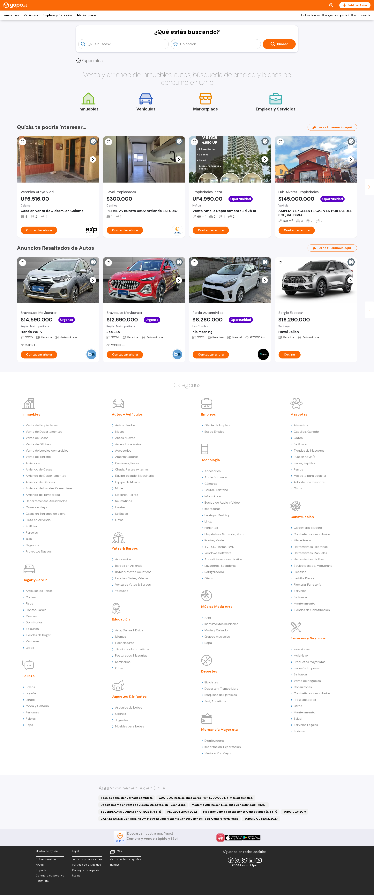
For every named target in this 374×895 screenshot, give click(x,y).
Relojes (31, 719)
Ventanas (32, 641)
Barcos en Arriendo (129, 566)
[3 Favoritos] (108, 141)
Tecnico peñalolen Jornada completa (127, 798)
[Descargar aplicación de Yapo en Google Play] (251, 837)
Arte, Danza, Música (129, 630)
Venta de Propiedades (42, 425)
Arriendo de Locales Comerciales (49, 488)
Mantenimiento (304, 603)
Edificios (32, 526)
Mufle (119, 488)
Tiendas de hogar (38, 635)
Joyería (31, 693)
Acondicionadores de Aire (223, 559)
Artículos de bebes (128, 707)
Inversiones (302, 649)
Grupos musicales (217, 637)
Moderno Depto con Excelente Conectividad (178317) (240, 811)
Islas (29, 539)
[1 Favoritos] (22, 141)
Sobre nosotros (46, 859)
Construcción (302, 517)
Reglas (76, 875)
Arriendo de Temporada (43, 495)
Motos (119, 432)
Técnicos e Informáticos (132, 649)
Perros (298, 469)
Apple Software (216, 477)
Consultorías (303, 687)
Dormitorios (34, 622)
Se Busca (121, 514)
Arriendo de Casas (39, 469)
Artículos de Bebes (39, 591)
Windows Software (218, 553)
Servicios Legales (306, 725)
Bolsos (30, 687)
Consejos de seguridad (335, 15)
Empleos (208, 414)
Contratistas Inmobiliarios (312, 534)
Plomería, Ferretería (307, 585)
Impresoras (213, 509)
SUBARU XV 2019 (294, 811)
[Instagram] (237, 860)
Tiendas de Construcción (312, 610)
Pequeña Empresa (306, 668)
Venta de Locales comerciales (47, 450)
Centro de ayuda (360, 15)
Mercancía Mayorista (219, 729)
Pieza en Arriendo (38, 520)
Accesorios (123, 450)
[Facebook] (230, 860)
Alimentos (301, 425)
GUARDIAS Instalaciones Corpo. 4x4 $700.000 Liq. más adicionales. (206, 798)
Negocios (32, 545)
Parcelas (32, 532)
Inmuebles (11, 15)
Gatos (298, 438)
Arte (208, 618)
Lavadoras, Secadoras (220, 566)
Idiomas (120, 637)
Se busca (32, 629)
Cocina (31, 597)
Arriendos (33, 463)
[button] (93, 159)
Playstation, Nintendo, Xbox (224, 534)
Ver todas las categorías (125, 859)
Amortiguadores (126, 457)
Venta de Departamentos (44, 432)
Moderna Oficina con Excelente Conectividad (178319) (229, 805)
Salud (298, 719)
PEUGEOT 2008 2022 (182, 811)
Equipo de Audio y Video (222, 502)
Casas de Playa (36, 507)
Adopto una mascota (309, 482)
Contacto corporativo (50, 875)
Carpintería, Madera (308, 528)
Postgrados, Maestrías (131, 655)
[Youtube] (258, 860)
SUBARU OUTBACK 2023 (261, 818)
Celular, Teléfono (216, 490)
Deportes (209, 671)
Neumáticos (123, 501)
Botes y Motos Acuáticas (133, 572)
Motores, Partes (126, 495)
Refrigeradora (214, 572)
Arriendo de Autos (128, 444)
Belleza (28, 676)
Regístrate (42, 881)
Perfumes (32, 712)
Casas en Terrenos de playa (45, 514)
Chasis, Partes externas (132, 469)
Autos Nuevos (125, 438)
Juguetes (121, 720)
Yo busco (121, 591)
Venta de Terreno (38, 457)
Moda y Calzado (37, 706)
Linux (208, 521)
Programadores (305, 700)
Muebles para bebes (129, 726)
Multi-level (301, 655)
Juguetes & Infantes (129, 696)
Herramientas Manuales (310, 553)
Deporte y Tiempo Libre (221, 689)
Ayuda (40, 864)
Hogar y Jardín (35, 580)
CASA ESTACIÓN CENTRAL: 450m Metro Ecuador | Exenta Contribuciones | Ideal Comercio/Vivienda (169, 818)
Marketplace (86, 15)
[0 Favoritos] (194, 141)
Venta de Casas (37, 438)
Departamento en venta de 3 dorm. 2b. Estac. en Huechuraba (143, 805)
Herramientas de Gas (309, 559)
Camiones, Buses (127, 463)
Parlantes (211, 528)
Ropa (29, 725)
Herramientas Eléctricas (311, 547)
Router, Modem (215, 540)
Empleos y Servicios (57, 15)
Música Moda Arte (217, 606)
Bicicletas (211, 682)
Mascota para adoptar (310, 476)
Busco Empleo (215, 432)
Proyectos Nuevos (39, 551)
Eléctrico (300, 572)
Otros (30, 648)
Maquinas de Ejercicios (221, 695)
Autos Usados (125, 425)
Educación (121, 619)
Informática (213, 496)
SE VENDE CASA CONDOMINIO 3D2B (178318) (131, 811)
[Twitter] (244, 860)
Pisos (29, 603)
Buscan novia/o (304, 457)
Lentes (30, 700)
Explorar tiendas (310, 15)
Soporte (41, 870)
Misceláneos (302, 540)
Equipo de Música (127, 482)
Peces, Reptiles (304, 463)
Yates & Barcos (125, 548)
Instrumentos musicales (221, 624)
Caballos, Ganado (306, 432)
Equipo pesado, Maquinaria (134, 476)
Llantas (120, 507)
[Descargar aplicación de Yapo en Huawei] (220, 837)
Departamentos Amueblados (46, 501)
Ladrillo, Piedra (304, 578)
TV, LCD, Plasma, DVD (219, 547)
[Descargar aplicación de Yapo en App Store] (234, 837)
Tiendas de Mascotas (309, 450)
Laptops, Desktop (217, 515)
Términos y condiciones (87, 859)
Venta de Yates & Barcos (133, 585)
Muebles (32, 616)
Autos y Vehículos (127, 414)
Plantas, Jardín (36, 610)
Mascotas (299, 414)
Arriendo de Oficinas (40, 482)
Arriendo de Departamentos (46, 476)
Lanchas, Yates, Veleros (131, 578)
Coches (120, 714)
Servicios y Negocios (308, 638)
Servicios (300, 591)
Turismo (299, 731)
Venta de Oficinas (38, 444)
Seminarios (123, 662)
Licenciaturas (124, 643)
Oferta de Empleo (217, 425)
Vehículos (31, 15)
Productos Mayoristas (309, 662)
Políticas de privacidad (86, 864)
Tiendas (115, 864)
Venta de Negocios (307, 681)
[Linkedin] (251, 860)
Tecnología (210, 460)
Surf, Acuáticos (215, 701)
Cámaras (211, 484)
